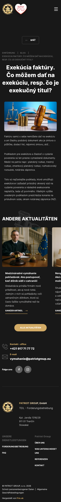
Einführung (8, 53)
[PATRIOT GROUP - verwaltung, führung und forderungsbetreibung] (7, 407)
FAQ (4, 453)
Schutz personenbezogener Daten (18, 489)
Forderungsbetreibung (15, 446)
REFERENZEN (41, 459)
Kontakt (39, 465)
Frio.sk (20, 498)
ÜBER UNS (40, 442)
